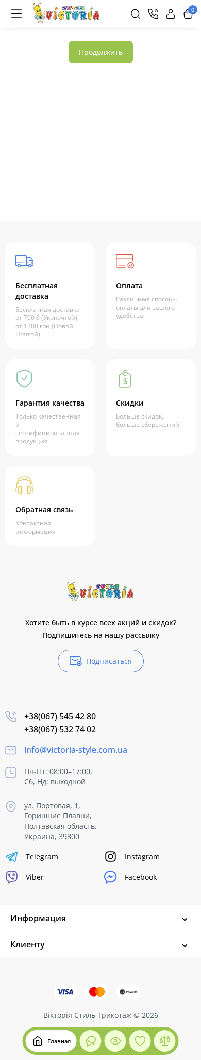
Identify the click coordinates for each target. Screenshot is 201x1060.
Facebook (141, 877)
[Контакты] (153, 14)
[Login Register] (170, 14)
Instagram (142, 856)
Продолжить (101, 52)
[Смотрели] (91, 1041)
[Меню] (16, 14)
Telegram (42, 856)
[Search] (135, 14)
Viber (35, 877)
